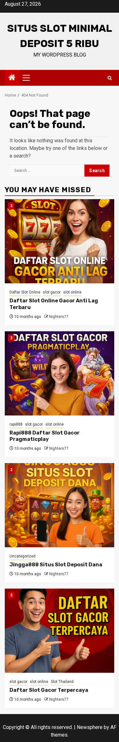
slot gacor (52, 292)
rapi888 (16, 424)
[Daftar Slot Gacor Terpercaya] (59, 631)
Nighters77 (59, 316)
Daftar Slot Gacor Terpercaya (49, 690)
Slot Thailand (62, 681)
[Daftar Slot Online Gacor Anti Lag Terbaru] (59, 241)
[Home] (12, 78)
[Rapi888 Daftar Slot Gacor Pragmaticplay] (59, 373)
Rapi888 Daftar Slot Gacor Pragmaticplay (45, 436)
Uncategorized (23, 556)
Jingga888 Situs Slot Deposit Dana (56, 565)
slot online (72, 292)
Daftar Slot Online (25, 292)
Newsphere (89, 727)
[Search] (110, 78)
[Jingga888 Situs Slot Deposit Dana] (59, 505)
